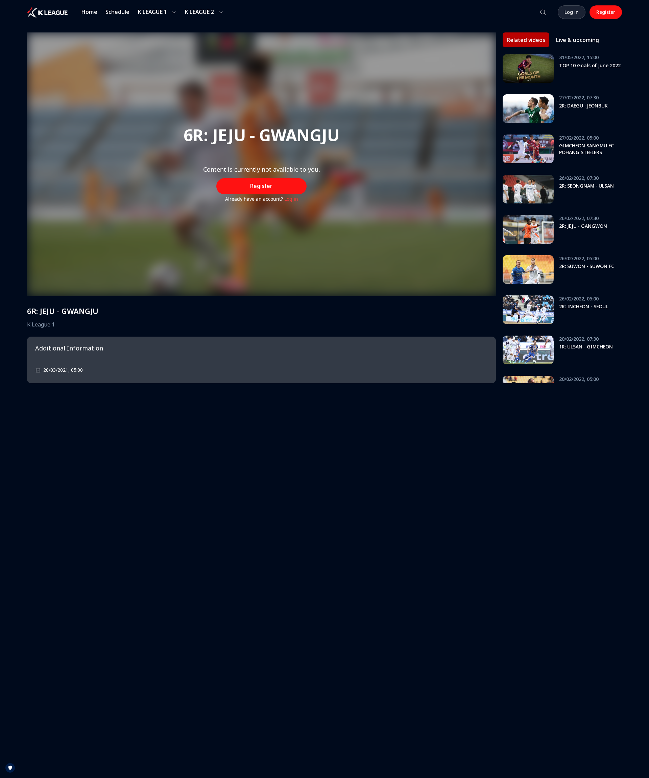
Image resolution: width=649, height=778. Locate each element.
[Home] (47, 12)
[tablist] (553, 39)
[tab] (526, 39)
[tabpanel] (562, 218)
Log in (291, 199)
